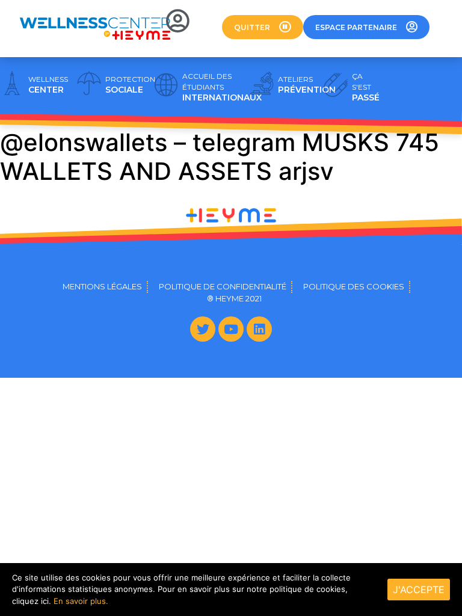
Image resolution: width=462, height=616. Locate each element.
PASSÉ (366, 87)
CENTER (48, 85)
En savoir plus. (81, 601)
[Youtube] (231, 329)
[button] (262, 27)
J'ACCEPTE (419, 590)
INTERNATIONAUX (222, 87)
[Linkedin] (259, 329)
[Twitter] (202, 329)
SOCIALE (130, 85)
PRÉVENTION (307, 85)
